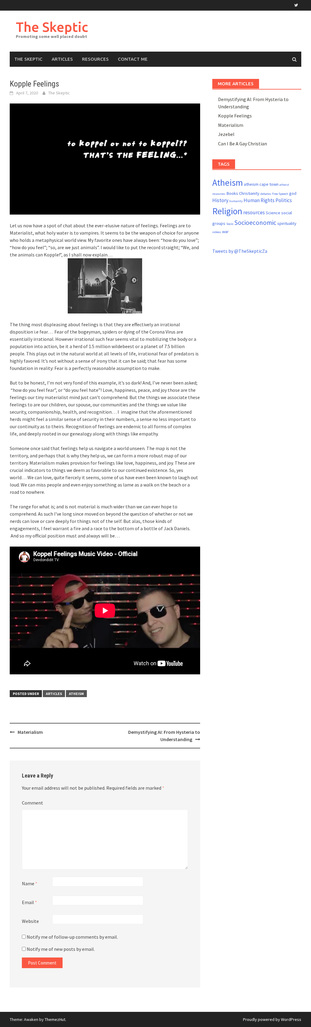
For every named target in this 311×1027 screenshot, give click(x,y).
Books (232, 193)
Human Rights (259, 200)
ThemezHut (55, 1019)
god (292, 193)
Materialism (30, 732)
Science (273, 212)
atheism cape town (261, 184)
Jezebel (226, 134)
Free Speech (280, 194)
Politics (283, 200)
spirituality (286, 223)
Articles (62, 59)
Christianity (249, 193)
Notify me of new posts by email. (61, 949)
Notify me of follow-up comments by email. (72, 937)
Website (30, 921)
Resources (95, 59)
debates (265, 194)
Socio (229, 224)
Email (29, 902)
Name (29, 883)
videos (216, 232)
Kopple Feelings (235, 116)
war (225, 231)
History (220, 200)
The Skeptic (52, 26)
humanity (236, 201)
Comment (32, 803)
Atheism (76, 693)
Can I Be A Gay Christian (242, 144)
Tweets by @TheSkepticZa (239, 251)
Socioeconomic (255, 223)
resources (254, 212)
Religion (227, 211)
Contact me (133, 59)
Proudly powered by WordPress (272, 1019)
